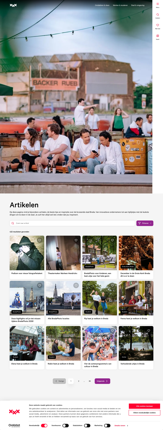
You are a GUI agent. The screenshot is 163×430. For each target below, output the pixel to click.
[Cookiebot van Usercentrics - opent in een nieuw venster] (14, 425)
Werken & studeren (120, 5)
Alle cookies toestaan (144, 406)
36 (90, 381)
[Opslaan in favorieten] (39, 240)
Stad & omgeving (137, 5)
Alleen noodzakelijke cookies (144, 413)
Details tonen (120, 426)
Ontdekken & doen (102, 5)
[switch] (65, 425)
